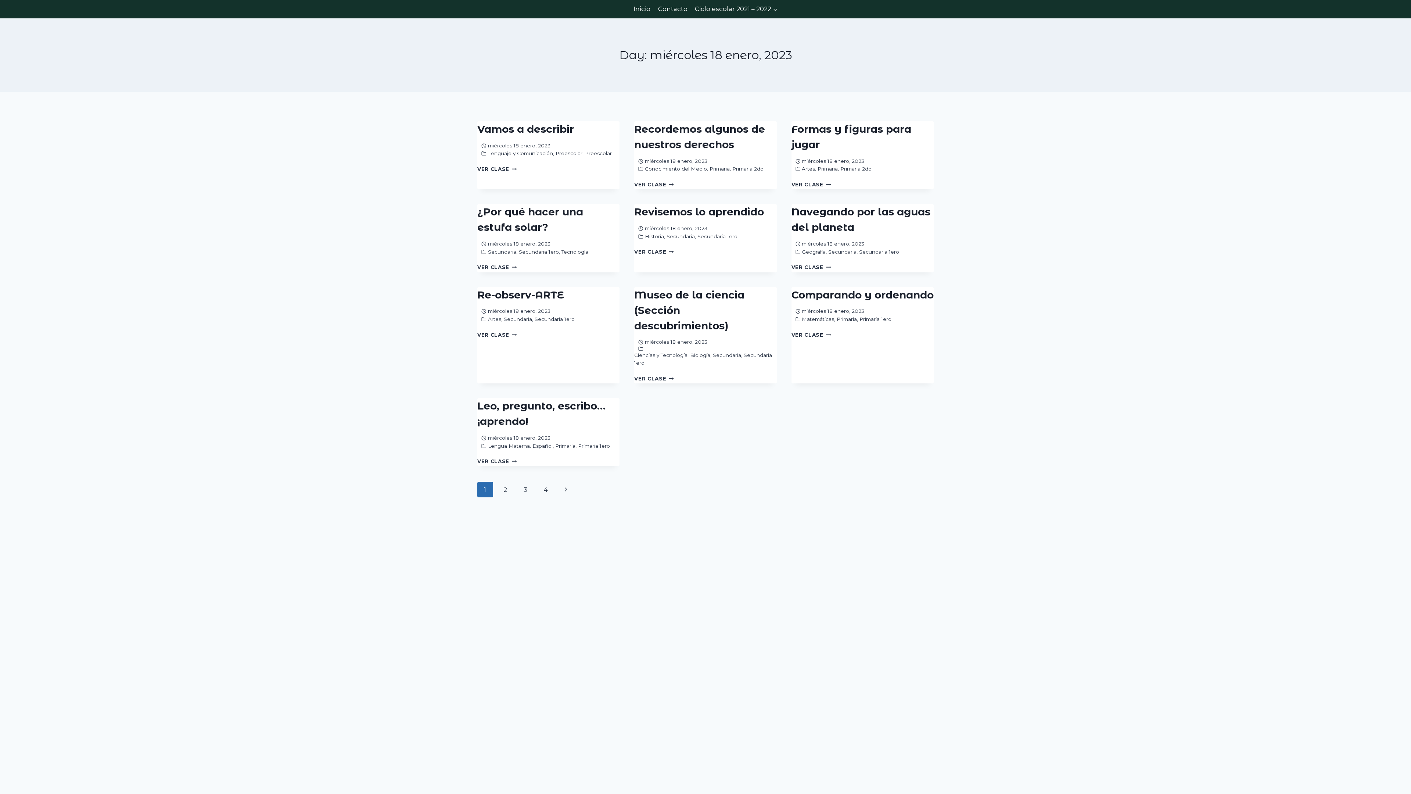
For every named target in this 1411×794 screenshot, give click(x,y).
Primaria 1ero (875, 319)
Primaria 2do (748, 169)
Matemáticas (818, 319)
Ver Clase (497, 169)
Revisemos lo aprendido (699, 211)
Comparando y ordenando (862, 295)
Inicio (641, 8)
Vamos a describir (525, 129)
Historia (654, 236)
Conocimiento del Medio (676, 169)
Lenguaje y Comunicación (520, 153)
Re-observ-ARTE (520, 295)
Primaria (720, 169)
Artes (808, 169)
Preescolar (569, 153)
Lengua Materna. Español (520, 446)
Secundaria (502, 252)
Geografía (814, 252)
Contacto (672, 8)
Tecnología (574, 252)
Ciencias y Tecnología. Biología (672, 355)
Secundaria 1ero (539, 252)
